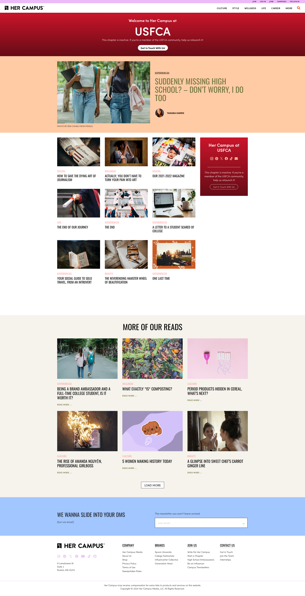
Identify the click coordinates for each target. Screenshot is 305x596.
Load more (152, 485)
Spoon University (163, 552)
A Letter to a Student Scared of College (173, 229)
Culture (222, 8)
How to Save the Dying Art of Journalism (76, 178)
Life (263, 8)
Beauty (109, 273)
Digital (61, 171)
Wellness (250, 8)
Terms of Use (128, 567)
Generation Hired (164, 563)
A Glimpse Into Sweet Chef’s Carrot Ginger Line (215, 463)
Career (275, 8)
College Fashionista (164, 555)
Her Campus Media (132, 552)
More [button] (289, 8)
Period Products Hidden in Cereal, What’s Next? (214, 390)
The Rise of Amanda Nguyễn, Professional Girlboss (79, 463)
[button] (298, 8)
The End (110, 227)
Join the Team (227, 555)
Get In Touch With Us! (153, 48)
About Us (126, 555)
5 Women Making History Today (147, 461)
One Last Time (161, 278)
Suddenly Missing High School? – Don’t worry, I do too (199, 89)
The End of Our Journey (72, 227)
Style (235, 8)
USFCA (152, 30)
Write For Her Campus (198, 552)
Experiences (162, 72)
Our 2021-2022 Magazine (168, 176)
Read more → (64, 404)
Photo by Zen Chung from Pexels (75, 126)
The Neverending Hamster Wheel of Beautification (126, 280)
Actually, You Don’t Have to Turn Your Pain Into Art (123, 178)
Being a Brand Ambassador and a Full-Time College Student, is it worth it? (83, 393)
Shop (125, 559)
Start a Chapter (195, 555)
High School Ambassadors (200, 559)
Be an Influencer (195, 563)
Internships (225, 559)
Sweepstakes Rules (132, 571)
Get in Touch (226, 552)
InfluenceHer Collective (166, 559)
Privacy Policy (129, 563)
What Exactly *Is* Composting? (147, 388)
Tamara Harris (175, 113)
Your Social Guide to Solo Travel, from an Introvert (74, 280)
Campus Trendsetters (198, 567)
